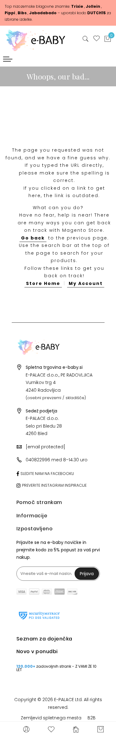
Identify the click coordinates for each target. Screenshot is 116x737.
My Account (86, 283)
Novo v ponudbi (37, 651)
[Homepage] (75, 729)
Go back (33, 238)
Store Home (43, 283)
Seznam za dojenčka (44, 638)
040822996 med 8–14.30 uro (57, 460)
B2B (92, 718)
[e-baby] (39, 39)
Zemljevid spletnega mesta (51, 718)
